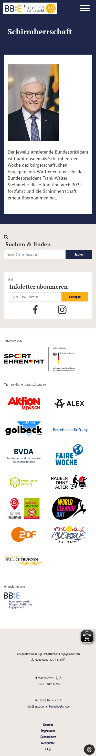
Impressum (48, 730)
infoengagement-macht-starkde (48, 706)
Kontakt (48, 724)
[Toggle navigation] (85, 8)
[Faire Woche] (69, 456)
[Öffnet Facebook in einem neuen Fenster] (35, 309)
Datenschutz (48, 736)
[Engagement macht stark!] (30, 8)
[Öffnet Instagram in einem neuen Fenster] (62, 309)
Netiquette (48, 742)
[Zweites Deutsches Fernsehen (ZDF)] (24, 534)
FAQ (48, 749)
